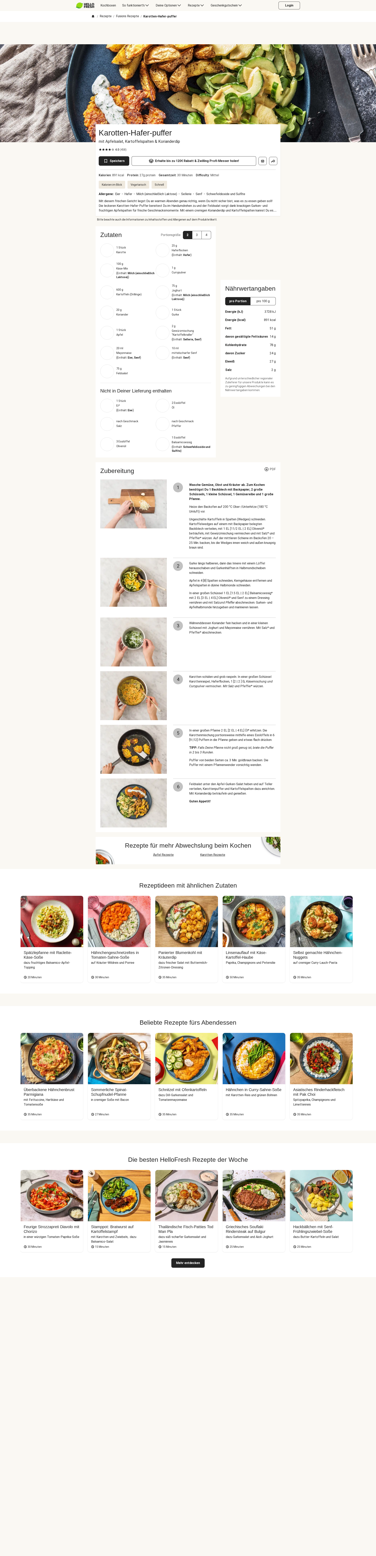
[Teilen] (273, 161)
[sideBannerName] (250, 250)
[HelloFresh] (85, 5)
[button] (155, 235)
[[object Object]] (262, 161)
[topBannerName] (188, 33)
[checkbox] (100, 149)
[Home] (93, 16)
